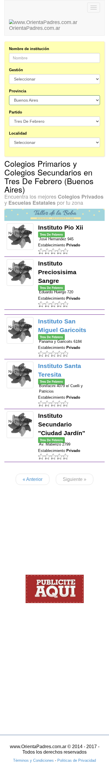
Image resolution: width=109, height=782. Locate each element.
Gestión (16, 70)
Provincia (17, 91)
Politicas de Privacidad (76, 760)
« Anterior (32, 479)
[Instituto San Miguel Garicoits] (20, 330)
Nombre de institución (29, 49)
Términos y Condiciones (33, 760)
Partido (15, 112)
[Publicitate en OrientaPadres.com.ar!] (55, 589)
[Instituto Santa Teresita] (20, 375)
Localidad (18, 133)
